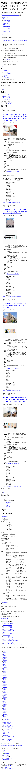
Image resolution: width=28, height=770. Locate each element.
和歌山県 (5, 692)
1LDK (7, 526)
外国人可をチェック (11, 584)
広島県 (5, 698)
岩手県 (5, 654)
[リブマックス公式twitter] (4, 752)
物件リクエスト (4, 618)
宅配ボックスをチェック (12, 571)
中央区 (6, 76)
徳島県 (5, 701)
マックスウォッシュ (8, 642)
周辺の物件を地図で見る (13, 171)
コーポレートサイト (8, 623)
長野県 (5, 678)
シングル (8, 545)
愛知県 (5, 682)
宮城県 (5, 655)
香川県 (5, 702)
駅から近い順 (6, 97)
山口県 (5, 699)
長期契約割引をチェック (12, 598)
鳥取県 (5, 694)
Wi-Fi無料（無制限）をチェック (13, 577)
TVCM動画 (6, 757)
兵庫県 (5, 689)
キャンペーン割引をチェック (13, 595)
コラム (5, 730)
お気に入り (6, 733)
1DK (7, 525)
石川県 (5, 674)
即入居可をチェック (11, 576)
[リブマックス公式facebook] (5, 750)
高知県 (5, 705)
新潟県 (5, 671)
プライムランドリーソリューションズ (12, 645)
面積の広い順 (6, 99)
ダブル (7, 548)
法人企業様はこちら (8, 726)
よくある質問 (6, 729)
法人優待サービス (7, 625)
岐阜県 (5, 679)
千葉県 (5, 667)
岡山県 (5, 697)
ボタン (5, 767)
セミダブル (8, 546)
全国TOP (5, 70)
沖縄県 (5, 716)
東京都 (5, 668)
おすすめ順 (6, 94)
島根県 (5, 695)
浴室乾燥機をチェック (11, 559)
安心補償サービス (7, 725)
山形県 (5, 658)
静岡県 (5, 681)
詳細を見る (18, 202)
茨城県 (5, 661)
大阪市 (6, 75)
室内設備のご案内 (7, 722)
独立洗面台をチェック (11, 555)
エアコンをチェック (11, 561)
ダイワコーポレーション (9, 643)
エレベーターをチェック (12, 573)
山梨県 (5, 677)
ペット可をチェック (11, 587)
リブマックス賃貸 (7, 627)
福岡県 (5, 707)
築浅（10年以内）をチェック (13, 590)
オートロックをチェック (12, 564)
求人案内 (5, 755)
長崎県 (5, 709)
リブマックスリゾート (8, 630)
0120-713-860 (7, 40)
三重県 (5, 684)
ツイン (7, 549)
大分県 (5, 712)
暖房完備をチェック (11, 570)
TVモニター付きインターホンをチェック (16, 565)
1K (6, 524)
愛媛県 (5, 704)
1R (6, 522)
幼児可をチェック (10, 586)
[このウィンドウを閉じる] (1, 68)
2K (6, 528)
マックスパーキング (8, 637)
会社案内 (5, 735)
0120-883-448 (7, 59)
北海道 (5, 651)
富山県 (5, 672)
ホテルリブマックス (8, 629)
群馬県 (5, 664)
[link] (2, 34)
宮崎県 (5, 714)
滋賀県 (5, 685)
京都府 (5, 687)
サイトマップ (6, 740)
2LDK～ (8, 531)
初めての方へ (6, 720)
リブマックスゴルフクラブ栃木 (10, 640)
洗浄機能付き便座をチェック (13, 552)
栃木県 (5, 662)
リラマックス (6, 635)
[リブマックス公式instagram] (6, 753)
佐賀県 (5, 708)
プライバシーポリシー (8, 736)
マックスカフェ (7, 636)
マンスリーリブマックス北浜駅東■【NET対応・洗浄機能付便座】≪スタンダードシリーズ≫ (15, 305)
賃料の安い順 (6, 96)
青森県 (5, 652)
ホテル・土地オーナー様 (9, 639)
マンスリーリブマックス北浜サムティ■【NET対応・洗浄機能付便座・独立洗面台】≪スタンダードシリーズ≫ (15, 211)
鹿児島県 (5, 715)
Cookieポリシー (7, 737)
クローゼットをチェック (12, 568)
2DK (7, 529)
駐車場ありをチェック (11, 583)
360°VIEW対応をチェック (12, 599)
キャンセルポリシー (8, 739)
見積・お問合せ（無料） (9, 202)
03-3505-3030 (16, 40)
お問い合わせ (6, 31)
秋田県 (5, 657)
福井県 (5, 675)
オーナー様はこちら (8, 728)
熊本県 (5, 711)
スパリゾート (6, 632)
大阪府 (6, 72)
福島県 (5, 660)
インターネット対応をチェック (13, 580)
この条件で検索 (4, 516)
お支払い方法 (6, 719)
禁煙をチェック (10, 589)
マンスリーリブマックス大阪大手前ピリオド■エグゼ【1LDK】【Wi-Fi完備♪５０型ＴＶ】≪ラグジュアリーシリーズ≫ (15, 399)
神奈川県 (5, 670)
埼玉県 (5, 665)
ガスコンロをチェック (11, 562)
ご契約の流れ (6, 723)
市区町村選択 (7, 73)
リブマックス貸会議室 (8, 633)
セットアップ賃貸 (7, 626)
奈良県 (5, 691)
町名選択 (6, 78)
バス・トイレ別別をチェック (13, 557)
